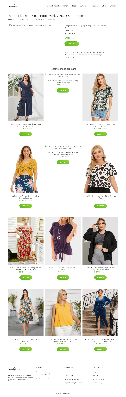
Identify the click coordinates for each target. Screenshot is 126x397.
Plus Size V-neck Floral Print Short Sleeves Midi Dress (26, 340)
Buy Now (72, 44)
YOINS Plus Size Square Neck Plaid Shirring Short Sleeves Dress (63, 82)
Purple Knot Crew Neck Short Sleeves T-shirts (63, 269)
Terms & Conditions (99, 379)
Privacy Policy (97, 383)
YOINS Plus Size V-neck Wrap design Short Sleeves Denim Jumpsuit (25, 125)
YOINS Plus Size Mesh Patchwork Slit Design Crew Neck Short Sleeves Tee (63, 153)
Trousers (94, 6)
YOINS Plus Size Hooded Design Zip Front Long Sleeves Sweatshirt (100, 269)
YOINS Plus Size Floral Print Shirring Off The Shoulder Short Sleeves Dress (25, 269)
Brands (113, 6)
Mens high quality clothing (82, 26)
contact (95, 375)
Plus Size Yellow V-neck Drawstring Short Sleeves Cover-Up (25, 197)
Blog (104, 6)
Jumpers (83, 6)
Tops (74, 6)
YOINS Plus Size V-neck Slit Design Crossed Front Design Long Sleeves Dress (100, 340)
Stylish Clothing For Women (57, 6)
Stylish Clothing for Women (73, 383)
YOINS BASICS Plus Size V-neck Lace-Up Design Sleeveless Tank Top (63, 340)
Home (10, 19)
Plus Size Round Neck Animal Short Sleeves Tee (100, 197)
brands (66, 372)
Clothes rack (68, 375)
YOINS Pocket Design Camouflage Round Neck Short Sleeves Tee (100, 125)
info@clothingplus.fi (43, 378)
